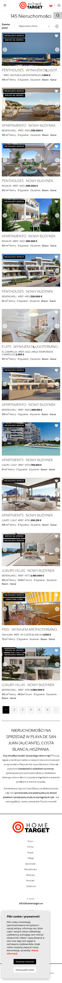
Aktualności (30, 869)
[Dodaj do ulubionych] (56, 36)
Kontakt (30, 881)
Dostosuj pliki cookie (25, 969)
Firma (30, 847)
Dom (30, 841)
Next (57, 50)
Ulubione (31, 886)
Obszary (30, 875)
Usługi (30, 858)
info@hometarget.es (31, 903)
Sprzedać (30, 864)
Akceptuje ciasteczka (25, 961)
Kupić (30, 853)
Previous (5, 50)
